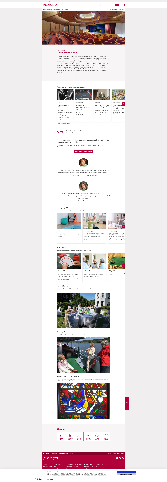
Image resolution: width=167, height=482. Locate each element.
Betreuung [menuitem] (98, 468)
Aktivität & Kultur (88, 464)
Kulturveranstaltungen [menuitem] (88, 466)
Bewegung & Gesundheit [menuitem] (89, 468)
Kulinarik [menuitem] (76, 468)
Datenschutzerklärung (55, 476)
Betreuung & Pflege (100, 464)
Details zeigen (50, 479)
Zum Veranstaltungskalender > (64, 123)
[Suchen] (117, 5)
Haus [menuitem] (55, 466)
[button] (98, 5)
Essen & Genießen (78, 464)
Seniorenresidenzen (48, 9)
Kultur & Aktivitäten (65, 9)
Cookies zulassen (126, 471)
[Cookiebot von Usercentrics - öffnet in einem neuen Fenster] (38, 479)
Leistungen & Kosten (68, 464)
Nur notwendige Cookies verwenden (126, 474)
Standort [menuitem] (45, 464)
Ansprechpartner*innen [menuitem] (47, 466)
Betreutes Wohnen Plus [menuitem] (67, 466)
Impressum (65, 476)
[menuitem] (98, 5)
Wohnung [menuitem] (56, 468)
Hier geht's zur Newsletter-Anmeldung (83, 151)
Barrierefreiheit (114, 9)
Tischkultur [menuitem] (76, 466)
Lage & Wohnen (57, 464)
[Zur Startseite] (43, 9)
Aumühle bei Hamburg (56, 9)
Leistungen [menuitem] (98, 466)
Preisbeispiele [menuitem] (65, 468)
